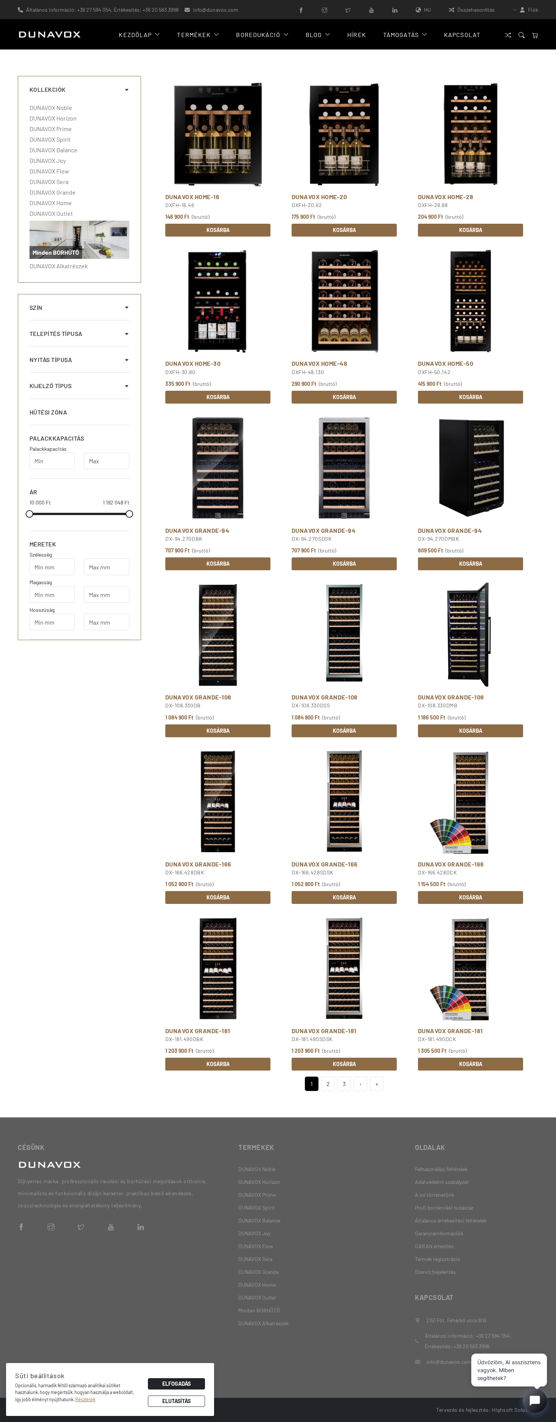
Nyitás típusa (51, 359)
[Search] (522, 35)
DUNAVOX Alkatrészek (59, 266)
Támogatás (401, 34)
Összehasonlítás (476, 9)
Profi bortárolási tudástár (444, 1207)
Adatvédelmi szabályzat (442, 1182)
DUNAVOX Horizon (53, 118)
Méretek (43, 544)
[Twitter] (348, 9)
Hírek (356, 34)
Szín (36, 307)
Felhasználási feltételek (441, 1169)
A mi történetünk (434, 1194)
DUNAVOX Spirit (50, 139)
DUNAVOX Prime (51, 128)
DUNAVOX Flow (49, 171)
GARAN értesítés (434, 1246)
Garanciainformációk (439, 1233)
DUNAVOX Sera (49, 181)
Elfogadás (176, 1383)
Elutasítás (176, 1401)
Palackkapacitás (57, 438)
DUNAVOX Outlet (51, 213)
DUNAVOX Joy (48, 160)
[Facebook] (301, 9)
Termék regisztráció (437, 1259)
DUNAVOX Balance (54, 150)
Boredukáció (258, 34)
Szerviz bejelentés (435, 1272)
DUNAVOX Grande (53, 192)
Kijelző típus (50, 385)
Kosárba (218, 230)
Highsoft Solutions (515, 1410)
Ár (33, 491)
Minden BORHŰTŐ (259, 1310)
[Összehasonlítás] (508, 34)
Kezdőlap (135, 34)
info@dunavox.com (215, 9)
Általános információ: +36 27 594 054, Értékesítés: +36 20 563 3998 (102, 9)
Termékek (194, 34)
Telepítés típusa (56, 333)
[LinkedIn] (395, 9)
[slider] (29, 514)
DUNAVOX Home (51, 203)
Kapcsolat (462, 34)
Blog (314, 34)
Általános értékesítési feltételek (450, 1220)
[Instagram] (324, 9)
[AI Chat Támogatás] (535, 1401)
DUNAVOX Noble (51, 107)
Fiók (533, 9)
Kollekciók (48, 89)
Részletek (85, 1399)
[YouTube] (371, 9)
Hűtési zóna (48, 412)
